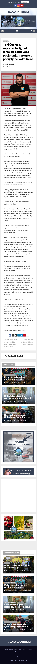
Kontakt (9, 656)
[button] (31, 31)
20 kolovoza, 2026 (12, 610)
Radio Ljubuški (9, 64)
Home (4, 656)
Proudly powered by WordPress (13, 649)
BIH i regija (7, 412)
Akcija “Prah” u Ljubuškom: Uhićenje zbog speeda (26, 342)
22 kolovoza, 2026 (12, 570)
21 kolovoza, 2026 (12, 590)
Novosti (13, 374)
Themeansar (18, 651)
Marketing (15, 656)
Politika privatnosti (29, 656)
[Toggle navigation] (17, 31)
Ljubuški (6, 41)
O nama (21, 656)
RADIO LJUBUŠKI (18, 12)
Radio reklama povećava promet (18, 660)
